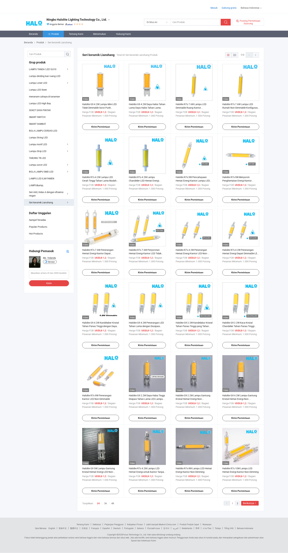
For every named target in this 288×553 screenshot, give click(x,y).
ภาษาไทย (207, 528)
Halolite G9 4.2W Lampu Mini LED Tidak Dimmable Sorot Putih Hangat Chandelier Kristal (99, 108)
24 (98, 503)
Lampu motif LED (38, 144)
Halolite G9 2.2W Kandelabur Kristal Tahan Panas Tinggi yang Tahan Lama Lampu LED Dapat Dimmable (194, 326)
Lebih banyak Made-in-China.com (161, 524)
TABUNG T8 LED (37, 158)
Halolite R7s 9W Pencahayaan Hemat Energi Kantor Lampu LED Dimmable (193, 181)
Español (106, 528)
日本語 (85, 528)
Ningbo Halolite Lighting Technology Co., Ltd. (76, 19)
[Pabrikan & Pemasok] (45, 6)
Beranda (33, 33)
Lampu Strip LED (37, 151)
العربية (175, 528)
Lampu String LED (38, 137)
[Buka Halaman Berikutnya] (255, 54)
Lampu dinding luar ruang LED (44, 76)
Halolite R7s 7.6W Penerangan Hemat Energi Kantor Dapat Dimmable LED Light (98, 253)
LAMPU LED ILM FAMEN (41, 178)
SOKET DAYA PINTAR (40, 110)
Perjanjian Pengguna (114, 524)
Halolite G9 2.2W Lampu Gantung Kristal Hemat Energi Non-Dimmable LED (193, 399)
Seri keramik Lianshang (41, 202)
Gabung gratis (229, 7)
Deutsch (117, 528)
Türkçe (218, 528)
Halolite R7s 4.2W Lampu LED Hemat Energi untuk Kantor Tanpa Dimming (146, 472)
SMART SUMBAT (37, 123)
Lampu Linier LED (38, 82)
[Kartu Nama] (67, 251)
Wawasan (207, 524)
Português (129, 528)
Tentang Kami (76, 33)
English (51, 528)
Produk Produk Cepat (189, 524)
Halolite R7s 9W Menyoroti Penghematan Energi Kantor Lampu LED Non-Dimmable (237, 181)
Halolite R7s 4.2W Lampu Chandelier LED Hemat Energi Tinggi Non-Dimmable (144, 181)
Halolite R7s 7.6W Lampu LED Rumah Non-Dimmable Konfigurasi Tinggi (240, 108)
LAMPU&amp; (36, 185)
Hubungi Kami (123, 33)
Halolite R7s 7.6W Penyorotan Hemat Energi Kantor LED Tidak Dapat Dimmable (145, 253)
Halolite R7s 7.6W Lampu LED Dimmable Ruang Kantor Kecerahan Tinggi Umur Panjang (192, 108)
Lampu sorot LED (38, 164)
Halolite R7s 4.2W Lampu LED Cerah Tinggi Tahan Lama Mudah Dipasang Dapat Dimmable (99, 181)
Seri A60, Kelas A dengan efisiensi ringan (46, 193)
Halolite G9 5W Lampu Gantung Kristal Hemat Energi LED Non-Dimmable (98, 472)
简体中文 (63, 528)
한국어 (166, 528)
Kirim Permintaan (100, 126)
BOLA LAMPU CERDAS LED (43, 130)
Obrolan (51, 261)
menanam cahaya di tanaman (44, 96)
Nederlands (187, 528)
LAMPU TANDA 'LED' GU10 (42, 69)
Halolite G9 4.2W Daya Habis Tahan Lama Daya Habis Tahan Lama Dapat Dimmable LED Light (147, 108)
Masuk (214, 7)
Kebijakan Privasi (135, 524)
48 (112, 503)
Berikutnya (248, 503)
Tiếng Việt (229, 528)
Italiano (140, 528)
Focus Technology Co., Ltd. (135, 534)
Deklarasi (97, 524)
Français (95, 528)
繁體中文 (74, 528)
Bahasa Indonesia (245, 528)
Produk (55, 33)
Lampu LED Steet (38, 89)
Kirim (49, 283)
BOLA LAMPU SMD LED (41, 171)
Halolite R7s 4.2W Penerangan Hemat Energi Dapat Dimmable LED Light (240, 253)
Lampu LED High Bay (40, 103)
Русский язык (153, 528)
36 (105, 503)
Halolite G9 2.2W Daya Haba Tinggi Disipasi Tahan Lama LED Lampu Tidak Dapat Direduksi (147, 399)
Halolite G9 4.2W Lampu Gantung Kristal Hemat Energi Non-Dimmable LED (239, 399)
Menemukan (99, 33)
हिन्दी (197, 528)
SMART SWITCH (37, 117)
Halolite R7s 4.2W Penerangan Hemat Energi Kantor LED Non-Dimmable (192, 253)
